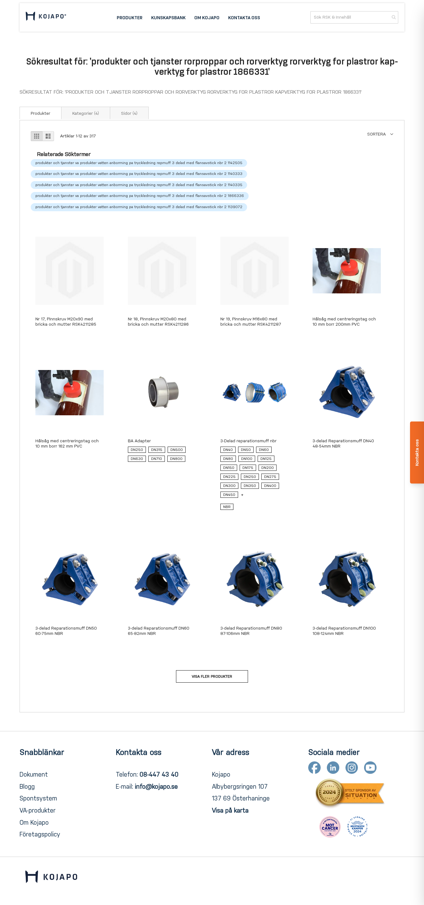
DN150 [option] (228, 468)
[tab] (40, 113)
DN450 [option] (229, 495)
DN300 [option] (229, 486)
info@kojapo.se (156, 786)
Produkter (40, 113)
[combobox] (354, 17)
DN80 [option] (228, 459)
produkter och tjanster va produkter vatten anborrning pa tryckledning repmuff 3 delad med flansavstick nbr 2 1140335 (138, 185)
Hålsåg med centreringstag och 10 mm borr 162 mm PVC (67, 443)
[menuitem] (129, 17)
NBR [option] (227, 507)
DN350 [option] (250, 486)
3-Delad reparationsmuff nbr (248, 441)
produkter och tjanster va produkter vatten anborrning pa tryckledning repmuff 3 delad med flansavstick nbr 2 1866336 (139, 196)
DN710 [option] (156, 459)
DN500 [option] (176, 450)
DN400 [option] (270, 486)
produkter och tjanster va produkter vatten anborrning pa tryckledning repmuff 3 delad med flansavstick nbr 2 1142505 (138, 163)
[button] (380, 134)
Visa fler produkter (212, 676)
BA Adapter (139, 441)
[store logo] (46, 17)
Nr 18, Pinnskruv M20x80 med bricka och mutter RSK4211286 (158, 321)
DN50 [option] (246, 450)
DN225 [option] (229, 477)
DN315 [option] (156, 450)
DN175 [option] (247, 468)
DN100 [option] (246, 459)
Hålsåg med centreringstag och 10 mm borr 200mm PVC (344, 321)
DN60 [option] (264, 450)
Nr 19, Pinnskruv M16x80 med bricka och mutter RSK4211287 (250, 321)
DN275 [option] (270, 477)
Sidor (129, 113)
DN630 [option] (137, 459)
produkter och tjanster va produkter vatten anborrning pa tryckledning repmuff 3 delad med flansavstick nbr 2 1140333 (138, 174)
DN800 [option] (176, 459)
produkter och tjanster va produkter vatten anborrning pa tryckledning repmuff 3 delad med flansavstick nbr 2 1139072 (138, 207)
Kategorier (85, 113)
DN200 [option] (267, 468)
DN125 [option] (266, 459)
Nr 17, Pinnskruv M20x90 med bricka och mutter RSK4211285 (65, 321)
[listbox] (162, 456)
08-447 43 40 (159, 774)
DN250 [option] (137, 450)
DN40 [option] (228, 450)
